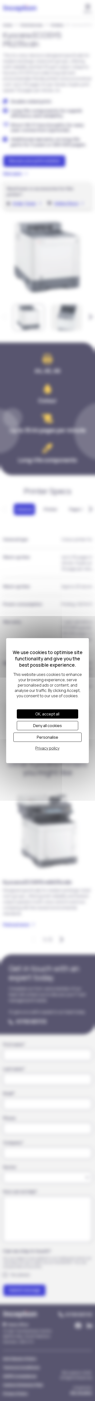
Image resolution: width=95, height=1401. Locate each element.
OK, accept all (47, 714)
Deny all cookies (47, 725)
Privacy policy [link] (47, 748)
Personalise (47, 737)
